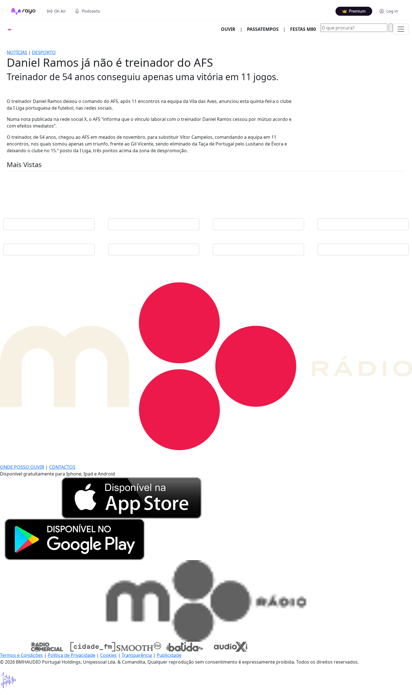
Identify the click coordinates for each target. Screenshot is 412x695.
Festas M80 (303, 29)
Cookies (108, 655)
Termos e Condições (21, 655)
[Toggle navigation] (401, 29)
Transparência (137, 655)
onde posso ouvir (22, 467)
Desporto (44, 52)
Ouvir (230, 29)
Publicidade (169, 655)
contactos (62, 467)
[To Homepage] (23, 11)
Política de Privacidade (71, 655)
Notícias (17, 52)
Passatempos (263, 29)
